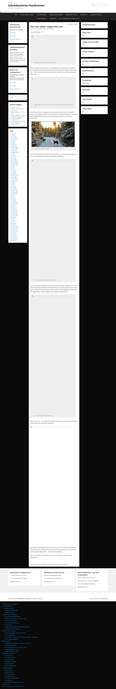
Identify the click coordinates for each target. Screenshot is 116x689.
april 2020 (13, 198)
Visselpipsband (9, 659)
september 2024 (14, 152)
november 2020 (14, 192)
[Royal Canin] (83, 35)
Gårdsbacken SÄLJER (95, 14)
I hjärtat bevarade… (10, 612)
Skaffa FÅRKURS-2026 (11, 651)
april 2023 (13, 169)
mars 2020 (13, 200)
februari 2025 (14, 144)
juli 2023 (13, 166)
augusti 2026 (14, 133)
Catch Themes (104, 598)
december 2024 (14, 147)
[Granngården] (86, 83)
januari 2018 (13, 212)
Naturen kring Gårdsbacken (12, 629)
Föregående (69, 24)
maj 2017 (13, 221)
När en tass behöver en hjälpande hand (69, 18)
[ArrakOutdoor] (83, 102)
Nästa (76, 24)
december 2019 (14, 203)
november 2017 (14, 215)
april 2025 (13, 143)
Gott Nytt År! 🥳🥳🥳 (16, 118)
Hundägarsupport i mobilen (27, 14)
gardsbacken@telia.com (15, 39)
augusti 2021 (14, 181)
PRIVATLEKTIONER (10, 645)
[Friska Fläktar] (83, 111)
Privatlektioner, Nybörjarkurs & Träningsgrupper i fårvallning (21, 637)
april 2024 (13, 155)
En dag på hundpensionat (12, 622)
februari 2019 (14, 208)
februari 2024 (14, 158)
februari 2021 (14, 187)
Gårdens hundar (9, 608)
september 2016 (14, 231)
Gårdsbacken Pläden (11, 661)
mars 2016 (13, 234)
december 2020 (14, 191)
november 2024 (14, 149)
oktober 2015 (14, 240)
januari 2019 (13, 209)
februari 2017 (14, 223)
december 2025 (14, 138)
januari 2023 (13, 174)
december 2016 (14, 226)
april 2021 (13, 184)
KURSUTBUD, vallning (71, 14)
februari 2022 (14, 178)
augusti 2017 (14, 217)
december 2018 (14, 211)
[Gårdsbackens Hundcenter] (58, 12)
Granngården (8, 680)
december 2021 (14, 180)
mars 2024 (13, 157)
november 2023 (14, 163)
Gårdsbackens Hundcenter (26, 5)
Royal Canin (8, 670)
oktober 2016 (14, 229)
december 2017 (14, 214)
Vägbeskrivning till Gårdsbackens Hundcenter (17, 627)
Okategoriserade (46, 564)
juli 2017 (13, 218)
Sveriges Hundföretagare (12, 678)
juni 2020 (13, 197)
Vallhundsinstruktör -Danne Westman (15, 633)
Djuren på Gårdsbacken (11, 610)
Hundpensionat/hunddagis (56, 14)
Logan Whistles (9, 672)
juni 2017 (13, 220)
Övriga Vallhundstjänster (11, 639)
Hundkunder (8, 625)
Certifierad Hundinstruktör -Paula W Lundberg (17, 643)
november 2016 (14, 228)
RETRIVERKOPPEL (10, 666)
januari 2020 (13, 201)
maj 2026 (13, 135)
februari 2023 (14, 172)
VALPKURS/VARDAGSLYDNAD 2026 (16, 647)
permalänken (65, 564)
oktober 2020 (14, 194)
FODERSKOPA (9, 663)
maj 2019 (13, 206)
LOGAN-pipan (9, 655)
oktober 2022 (14, 177)
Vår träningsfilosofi (10, 635)
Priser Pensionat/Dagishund (13, 616)
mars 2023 (13, 170)
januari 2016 (13, 237)
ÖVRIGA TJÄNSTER (11, 620)
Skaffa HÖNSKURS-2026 (12, 649)
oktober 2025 (14, 140)
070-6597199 (13, 32)
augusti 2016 (14, 232)
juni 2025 (13, 141)
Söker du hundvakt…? (16, 112)
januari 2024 (13, 160)
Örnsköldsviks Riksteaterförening (14, 682)
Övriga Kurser (83, 14)
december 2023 (14, 161)
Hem (16, 14)
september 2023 (14, 164)
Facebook (99, 8)
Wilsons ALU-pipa (10, 657)
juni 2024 (13, 153)
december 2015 (14, 238)
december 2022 (14, 175)
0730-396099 (13, 36)
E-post (106, 8)
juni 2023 (13, 167)
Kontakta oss (53, 18)
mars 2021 (13, 186)
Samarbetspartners (42, 18)
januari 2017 (13, 224)
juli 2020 (13, 195)
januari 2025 (13, 146)
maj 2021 (13, 183)
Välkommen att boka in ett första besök (15, 618)
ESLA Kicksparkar (10, 674)
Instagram (103, 8)
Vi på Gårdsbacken (41, 14)
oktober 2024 (14, 150)
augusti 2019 (14, 204)
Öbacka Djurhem (9, 676)
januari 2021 (13, 189)
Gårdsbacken (50, 28)
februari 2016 (14, 235)
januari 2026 (13, 137)
